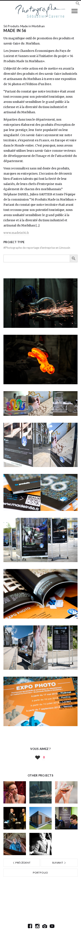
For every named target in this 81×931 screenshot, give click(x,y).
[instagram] (37, 926)
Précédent (23, 862)
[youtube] (52, 926)
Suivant (58, 862)
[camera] (44, 926)
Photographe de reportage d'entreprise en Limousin (36, 247)
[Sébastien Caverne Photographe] (40, 10)
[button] (78, 4)
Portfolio (40, 872)
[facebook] (30, 926)
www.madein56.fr (16, 233)
